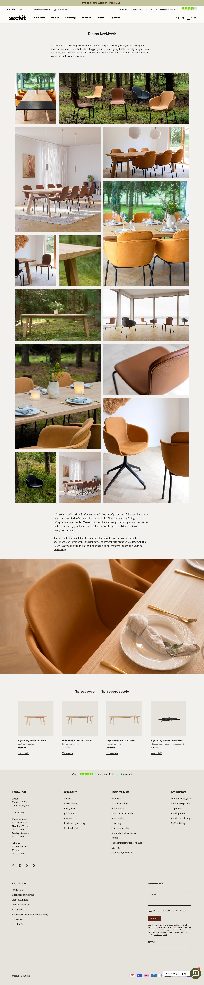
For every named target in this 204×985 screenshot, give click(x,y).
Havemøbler (38, 17)
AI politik (176, 808)
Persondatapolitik (180, 803)
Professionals (137, 9)
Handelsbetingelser (181, 798)
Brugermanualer (120, 828)
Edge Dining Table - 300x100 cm (121, 740)
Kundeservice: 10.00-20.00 (167, 9)
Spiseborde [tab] (85, 691)
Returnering (118, 818)
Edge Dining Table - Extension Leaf (167, 740)
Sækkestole (17, 889)
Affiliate (68, 818)
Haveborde (17, 924)
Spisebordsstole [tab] (115, 691)
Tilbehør (86, 17)
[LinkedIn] (34, 865)
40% (102, 3)
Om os (149, 9)
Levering (116, 823)
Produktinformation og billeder (128, 842)
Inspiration (123, 9)
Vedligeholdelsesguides (124, 833)
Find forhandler (120, 803)
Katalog (115, 837)
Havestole (17, 919)
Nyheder (115, 17)
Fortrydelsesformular (123, 813)
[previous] (9, 724)
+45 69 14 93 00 (20, 846)
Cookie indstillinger (181, 818)
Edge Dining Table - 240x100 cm (77, 740)
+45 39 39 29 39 (20, 822)
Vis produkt (23, 752)
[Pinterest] (27, 865)
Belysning (70, 17)
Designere (69, 808)
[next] (194, 724)
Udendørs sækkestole (23, 894)
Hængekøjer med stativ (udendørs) (30, 914)
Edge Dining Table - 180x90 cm (32, 740)
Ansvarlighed (71, 803)
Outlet (100, 17)
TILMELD (154, 918)
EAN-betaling (178, 823)
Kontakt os (117, 798)
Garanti (116, 847)
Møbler (55, 17)
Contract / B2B (71, 828)
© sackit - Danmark (21, 975)
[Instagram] (20, 865)
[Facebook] (13, 865)
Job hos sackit (71, 813)
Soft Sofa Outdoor (21, 904)
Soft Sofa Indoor (20, 899)
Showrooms (118, 808)
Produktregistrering (74, 823)
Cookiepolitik (178, 813)
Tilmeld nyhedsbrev (122, 852)
